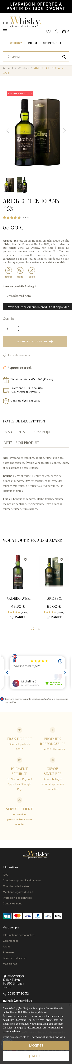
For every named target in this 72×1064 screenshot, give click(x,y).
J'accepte (36, 1045)
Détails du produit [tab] (21, 443)
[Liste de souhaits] (48, 32)
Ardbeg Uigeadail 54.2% (54, 599)
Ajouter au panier (32, 341)
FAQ (5, 874)
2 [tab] (39, 629)
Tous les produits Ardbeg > (19, 286)
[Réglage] (56, 32)
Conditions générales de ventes (22, 880)
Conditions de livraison (16, 886)
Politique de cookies (16, 1037)
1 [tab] (33, 629)
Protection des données (17, 897)
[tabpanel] (18, 590)
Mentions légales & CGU (18, 891)
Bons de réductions (14, 958)
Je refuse (36, 1056)
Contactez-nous (12, 903)
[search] (64, 56)
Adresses (8, 952)
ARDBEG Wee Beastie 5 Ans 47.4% (18, 599)
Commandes (10, 940)
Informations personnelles (18, 934)
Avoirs (6, 946)
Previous (5, 591)
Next (67, 591)
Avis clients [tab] (14, 432)
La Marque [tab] (41, 432)
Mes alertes (10, 963)
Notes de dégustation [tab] (24, 421)
